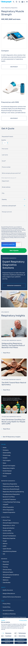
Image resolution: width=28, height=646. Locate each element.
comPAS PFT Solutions (9, 499)
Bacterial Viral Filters (9, 497)
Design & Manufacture (9, 593)
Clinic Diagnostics (8, 509)
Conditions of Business (9, 614)
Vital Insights (6, 460)
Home (4, 447)
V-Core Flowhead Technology (11, 502)
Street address (5, 184)
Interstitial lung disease (9, 551)
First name (4, 146)
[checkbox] (2, 633)
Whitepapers (6, 577)
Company (5, 450)
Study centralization (8, 528)
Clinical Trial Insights (9, 465)
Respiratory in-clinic (9, 525)
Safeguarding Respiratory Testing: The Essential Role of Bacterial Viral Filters (13, 345)
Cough (5, 541)
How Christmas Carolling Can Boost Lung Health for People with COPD (13, 422)
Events (5, 476)
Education (6, 564)
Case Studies (6, 582)
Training (5, 567)
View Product (14, 66)
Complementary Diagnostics (11, 494)
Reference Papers (8, 572)
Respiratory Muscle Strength (11, 489)
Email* (3, 158)
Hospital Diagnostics (9, 512)
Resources (6, 561)
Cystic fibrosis (7, 548)
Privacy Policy (6, 603)
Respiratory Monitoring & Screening (13, 491)
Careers (5, 458)
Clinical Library (7, 569)
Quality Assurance (8, 590)
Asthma (5, 543)
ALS (4, 554)
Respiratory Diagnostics (10, 484)
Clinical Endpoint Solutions (11, 523)
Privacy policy (23, 620)
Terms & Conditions (8, 610)
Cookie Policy (6, 607)
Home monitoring (8, 533)
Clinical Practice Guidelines (11, 574)
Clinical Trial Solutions (9, 536)
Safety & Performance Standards (12, 597)
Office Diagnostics (8, 507)
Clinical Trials (7, 520)
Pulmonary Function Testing (11, 486)
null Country (4, 196)
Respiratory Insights (9, 468)
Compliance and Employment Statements (14, 617)
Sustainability (7, 452)
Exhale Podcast (7, 471)
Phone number (5, 164)
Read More (6, 353)
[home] (7, 2)
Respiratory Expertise (9, 538)
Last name (4, 152)
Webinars (5, 580)
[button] (4, 620)
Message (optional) (6, 209)
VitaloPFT (5, 504)
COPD (4, 546)
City (2, 190)
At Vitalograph (7, 473)
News (4, 463)
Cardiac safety (7, 530)
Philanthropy (6, 455)
